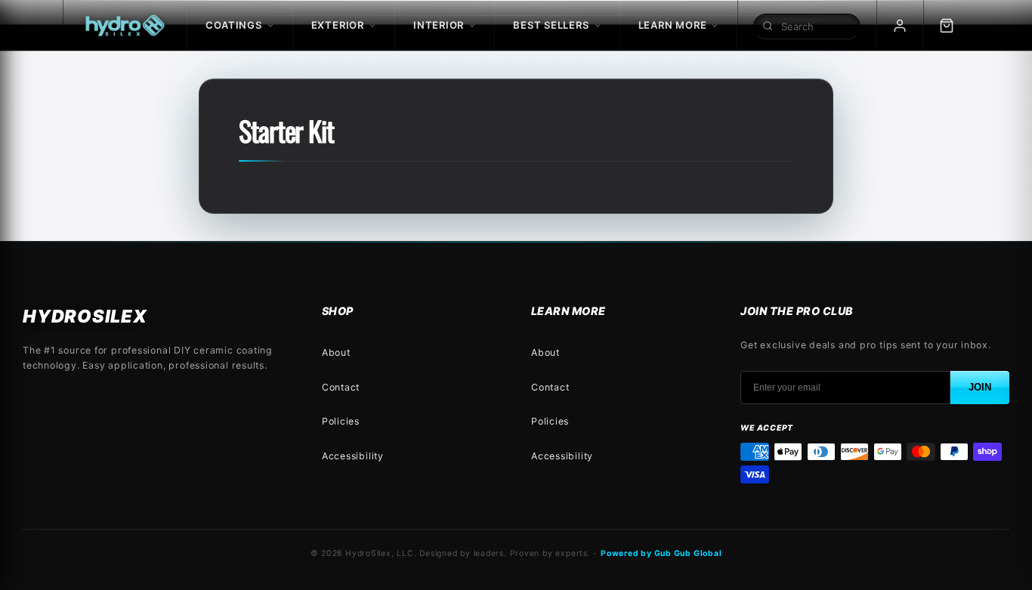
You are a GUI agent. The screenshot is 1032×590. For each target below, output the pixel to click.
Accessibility (353, 456)
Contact (341, 387)
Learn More (672, 25)
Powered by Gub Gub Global (661, 553)
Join (980, 387)
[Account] (899, 25)
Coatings (233, 25)
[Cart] (946, 25)
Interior (438, 25)
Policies (341, 421)
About (336, 352)
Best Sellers (551, 25)
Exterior (337, 25)
